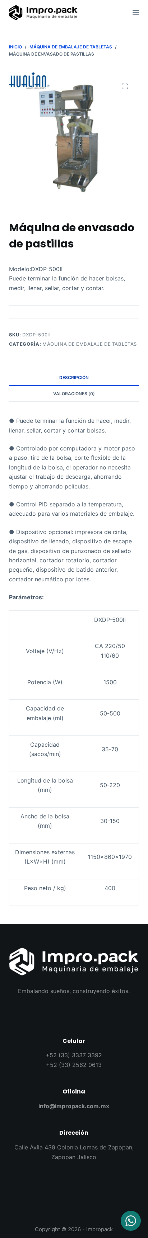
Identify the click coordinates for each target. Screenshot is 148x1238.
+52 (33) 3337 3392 (74, 1055)
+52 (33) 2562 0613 (74, 1064)
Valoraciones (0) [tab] (74, 393)
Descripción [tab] (74, 377)
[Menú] (136, 12)
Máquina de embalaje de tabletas (89, 344)
